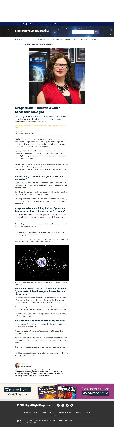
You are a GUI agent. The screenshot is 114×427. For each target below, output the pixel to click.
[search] (96, 32)
